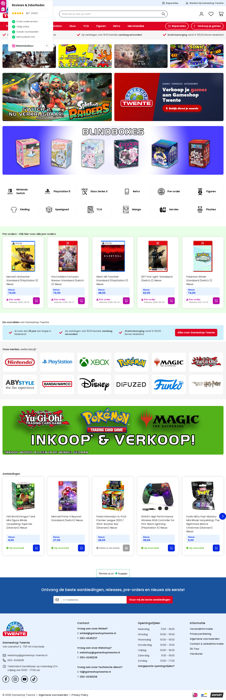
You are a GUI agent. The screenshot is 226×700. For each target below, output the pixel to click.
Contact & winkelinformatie (207, 644)
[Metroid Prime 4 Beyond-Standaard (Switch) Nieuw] (68, 496)
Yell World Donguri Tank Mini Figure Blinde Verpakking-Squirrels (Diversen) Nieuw (20, 522)
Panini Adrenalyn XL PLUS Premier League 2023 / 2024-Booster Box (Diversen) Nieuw (111, 522)
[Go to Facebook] (5, 679)
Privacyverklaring (200, 634)
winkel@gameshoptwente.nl (98, 633)
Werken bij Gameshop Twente (206, 3)
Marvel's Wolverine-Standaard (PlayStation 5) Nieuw (22, 280)
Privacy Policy (79, 695)
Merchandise (136, 26)
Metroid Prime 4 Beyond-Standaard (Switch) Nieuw (67, 518)
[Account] (201, 14)
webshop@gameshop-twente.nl (27, 655)
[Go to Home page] (14, 629)
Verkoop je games (209, 26)
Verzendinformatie (201, 629)
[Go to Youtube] (24, 679)
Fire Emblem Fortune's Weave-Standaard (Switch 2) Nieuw (67, 280)
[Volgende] (222, 516)
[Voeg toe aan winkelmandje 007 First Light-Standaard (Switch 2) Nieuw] (171, 300)
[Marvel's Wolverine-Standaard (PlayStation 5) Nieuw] (23, 256)
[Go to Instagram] (15, 679)
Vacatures (196, 654)
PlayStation (54, 26)
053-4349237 (88, 638)
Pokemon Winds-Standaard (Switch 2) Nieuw (199, 280)
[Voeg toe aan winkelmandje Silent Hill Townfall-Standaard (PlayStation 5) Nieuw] (126, 300)
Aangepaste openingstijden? (156, 666)
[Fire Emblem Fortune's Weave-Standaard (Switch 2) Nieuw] (68, 256)
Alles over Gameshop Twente (196, 332)
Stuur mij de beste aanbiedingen (149, 599)
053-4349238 (88, 677)
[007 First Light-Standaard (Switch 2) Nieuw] (158, 256)
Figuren (101, 26)
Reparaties (172, 3)
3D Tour (194, 649)
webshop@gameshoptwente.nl (100, 652)
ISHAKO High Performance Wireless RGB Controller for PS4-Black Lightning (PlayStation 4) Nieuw (158, 522)
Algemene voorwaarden (204, 639)
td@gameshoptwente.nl (95, 672)
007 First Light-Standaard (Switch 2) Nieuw (156, 278)
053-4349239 (15, 660)
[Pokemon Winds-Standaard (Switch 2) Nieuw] (203, 256)
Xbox (72, 26)
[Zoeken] (163, 14)
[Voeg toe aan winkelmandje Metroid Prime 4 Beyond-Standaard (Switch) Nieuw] (81, 548)
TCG (86, 26)
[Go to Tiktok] (33, 679)
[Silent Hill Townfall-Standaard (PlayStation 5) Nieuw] (113, 256)
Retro (116, 26)
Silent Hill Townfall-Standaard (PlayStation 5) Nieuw (112, 280)
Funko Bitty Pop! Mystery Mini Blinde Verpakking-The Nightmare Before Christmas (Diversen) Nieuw (202, 524)
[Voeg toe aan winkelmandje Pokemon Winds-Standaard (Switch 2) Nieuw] (216, 300)
